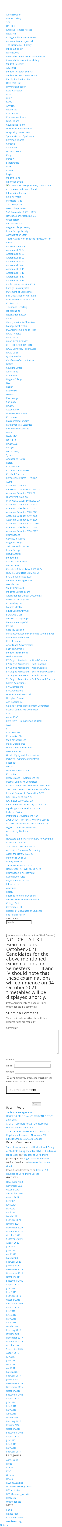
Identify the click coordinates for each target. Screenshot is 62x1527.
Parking (10, 158)
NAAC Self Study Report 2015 (21, 348)
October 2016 (13, 1390)
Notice (9, 363)
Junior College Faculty (17, 231)
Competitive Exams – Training (21, 477)
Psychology (12, 398)
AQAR (9, 724)
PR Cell (9, 625)
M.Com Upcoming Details (19, 1486)
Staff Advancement (16, 739)
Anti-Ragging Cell (15, 701)
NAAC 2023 (12, 352)
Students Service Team (18, 591)
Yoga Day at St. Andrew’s (35, 1154)
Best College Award (16, 208)
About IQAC (12, 717)
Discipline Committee (17, 698)
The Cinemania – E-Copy (18, 44)
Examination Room (16, 117)
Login (9, 174)
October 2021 (13, 1189)
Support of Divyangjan (17, 618)
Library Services (14, 861)
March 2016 (12, 1417)
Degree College (14, 379)
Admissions (12, 371)
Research (11, 33)
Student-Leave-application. (20, 580)
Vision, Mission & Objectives (20, 322)
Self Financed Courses (17, 428)
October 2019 (13, 1276)
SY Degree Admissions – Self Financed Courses (30, 671)
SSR (8, 728)
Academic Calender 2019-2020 (22, 515)
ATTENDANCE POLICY (18, 561)
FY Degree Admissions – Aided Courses (26, 660)
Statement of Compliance (19, 291)
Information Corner (16, 193)
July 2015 (10, 1440)
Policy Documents (15, 743)
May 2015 (11, 1447)
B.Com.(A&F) (13, 443)
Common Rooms (15, 139)
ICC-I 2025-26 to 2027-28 (19, 796)
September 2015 (14, 1432)
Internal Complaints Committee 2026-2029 (28, 785)
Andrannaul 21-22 (15, 257)
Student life (12, 557)
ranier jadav (12, 1154)
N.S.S (8, 94)
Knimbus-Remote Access (19, 29)
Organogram (12, 219)
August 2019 (12, 1284)
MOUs (9, 766)
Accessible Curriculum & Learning (23, 850)
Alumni (9, 170)
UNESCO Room (14, 151)
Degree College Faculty (18, 227)
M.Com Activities (14, 1482)
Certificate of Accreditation (20, 360)
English (9, 386)
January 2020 (13, 1265)
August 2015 (12, 1436)
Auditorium (11, 147)
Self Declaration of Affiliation (21, 295)
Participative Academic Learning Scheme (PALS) (30, 633)
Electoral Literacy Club (17, 599)
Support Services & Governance (22, 899)
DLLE (9, 98)
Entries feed (12, 1513)
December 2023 (14, 1181)
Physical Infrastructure (17, 880)
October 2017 (13, 1345)
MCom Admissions (16, 682)
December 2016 (14, 1383)
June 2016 (11, 1405)
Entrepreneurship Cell (17, 622)
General (10, 1475)
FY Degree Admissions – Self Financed (26, 663)
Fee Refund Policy (15, 914)
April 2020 (11, 1254)
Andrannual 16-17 (15, 276)
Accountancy (12, 409)
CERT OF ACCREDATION (19, 344)
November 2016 (14, 1386)
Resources (11, 109)
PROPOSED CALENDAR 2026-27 (23, 489)
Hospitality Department (18, 132)
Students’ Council (15, 587)
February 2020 (13, 1261)
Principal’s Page (14, 200)
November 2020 (14, 1231)
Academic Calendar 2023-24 (20, 493)
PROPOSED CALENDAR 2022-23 (23, 500)
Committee (12, 774)
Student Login (13, 177)
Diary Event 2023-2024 (18, 496)
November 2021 (14, 1185)
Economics (11, 390)
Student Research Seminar (19, 71)
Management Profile (16, 325)
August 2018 (12, 1307)
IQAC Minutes (13, 732)
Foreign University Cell (17, 287)
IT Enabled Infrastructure (19, 128)
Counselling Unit (14, 603)
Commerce (12, 417)
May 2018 (11, 1318)
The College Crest (15, 204)
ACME (9, 481)
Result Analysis (13, 553)
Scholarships (12, 162)
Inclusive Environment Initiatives (22, 758)
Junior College (13, 550)
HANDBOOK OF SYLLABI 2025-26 (23, 868)
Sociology (11, 401)
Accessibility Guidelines (18, 831)
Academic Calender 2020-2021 (22, 512)
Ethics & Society (14, 48)
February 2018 (13, 1330)
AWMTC (10, 105)
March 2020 (12, 1257)
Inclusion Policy (14, 812)
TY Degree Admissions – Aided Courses (26, 675)
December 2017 (14, 1337)
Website (10, 1071)
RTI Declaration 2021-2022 (20, 299)
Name (10, 1059)
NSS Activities (13, 1490)
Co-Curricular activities (17, 470)
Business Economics (16, 413)
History (10, 394)
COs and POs (13, 466)
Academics (11, 375)
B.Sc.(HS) (10, 447)
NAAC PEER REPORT (17, 341)
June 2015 (11, 1443)
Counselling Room (15, 124)
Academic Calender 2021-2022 (22, 508)
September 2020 (14, 1238)
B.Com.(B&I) (12, 451)
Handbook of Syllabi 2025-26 (21, 215)
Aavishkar (11, 67)
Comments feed (14, 1517)
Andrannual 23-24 (15, 249)
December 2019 (14, 1269)
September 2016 (14, 1394)
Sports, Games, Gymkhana (20, 136)
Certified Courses (15, 474)
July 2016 (10, 1402)
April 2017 (11, 1367)
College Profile (13, 196)
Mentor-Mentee (14, 606)
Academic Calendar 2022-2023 (22, 504)
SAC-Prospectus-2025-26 (19, 865)
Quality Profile (13, 356)
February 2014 (13, 1451)
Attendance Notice (15, 458)
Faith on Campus (15, 648)
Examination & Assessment (20, 872)
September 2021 (14, 1193)
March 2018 (12, 1326)
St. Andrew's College (19, 1002)
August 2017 (12, 1352)
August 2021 (12, 1197)
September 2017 (14, 1349)
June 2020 (11, 1250)
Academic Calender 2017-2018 (22, 527)
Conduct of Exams (15, 538)
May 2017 (11, 1364)
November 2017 (14, 1341)
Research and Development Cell (22, 777)
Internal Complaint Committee (21, 781)
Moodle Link (12, 584)
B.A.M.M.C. (11, 436)
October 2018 (13, 1299)
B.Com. (10, 405)
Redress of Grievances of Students (24, 910)
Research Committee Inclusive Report (25, 56)
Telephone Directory (16, 306)
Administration (13, 14)
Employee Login (14, 181)
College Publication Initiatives (21, 37)
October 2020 (13, 1235)
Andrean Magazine (15, 246)
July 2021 (10, 1200)
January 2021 (13, 1223)
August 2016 (12, 1398)
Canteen (10, 143)
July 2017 (10, 1356)
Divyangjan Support (16, 86)
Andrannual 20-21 (15, 261)
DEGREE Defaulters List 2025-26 (23, 572)
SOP (8, 22)
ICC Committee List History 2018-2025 (26, 804)
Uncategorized (13, 1006)
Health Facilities (14, 656)
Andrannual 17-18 (15, 272)
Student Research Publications (21, 75)
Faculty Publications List (18, 79)
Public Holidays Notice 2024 (20, 284)
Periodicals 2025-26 (16, 857)
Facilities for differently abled (21, 895)
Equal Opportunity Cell (17, 610)
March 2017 (12, 1371)
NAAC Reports (13, 333)
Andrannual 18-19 (15, 268)
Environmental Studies (17, 420)
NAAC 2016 (12, 337)
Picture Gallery (13, 18)
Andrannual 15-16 (15, 280)
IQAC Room (12, 113)
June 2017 (11, 1360)
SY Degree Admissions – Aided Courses (26, 667)
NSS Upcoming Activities (18, 1494)
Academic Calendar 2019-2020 (22, 519)
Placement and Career (17, 637)
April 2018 (11, 1322)
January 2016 (13, 1424)
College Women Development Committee (27, 705)
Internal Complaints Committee (22, 709)
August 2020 (12, 1242)
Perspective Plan (14, 736)
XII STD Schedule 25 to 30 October (24, 1138)
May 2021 (11, 1208)
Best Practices (13, 751)
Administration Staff (16, 234)
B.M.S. (9, 432)
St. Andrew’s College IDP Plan (21, 329)
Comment (12, 1027)
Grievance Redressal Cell (18, 694)
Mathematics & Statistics (19, 424)
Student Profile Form (17, 652)
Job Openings (13, 310)
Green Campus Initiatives (19, 747)
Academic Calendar (16, 485)
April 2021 (11, 1212)
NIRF (8, 166)
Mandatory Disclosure (17, 770)
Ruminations (12, 52)
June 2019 (11, 1292)
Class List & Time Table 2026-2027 (24, 568)
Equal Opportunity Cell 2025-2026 (23, 808)
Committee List (14, 906)
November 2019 (14, 1273)
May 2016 (11, 1409)
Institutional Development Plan (22, 815)
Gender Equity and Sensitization (22, 755)
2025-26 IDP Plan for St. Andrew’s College (27, 819)
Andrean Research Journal (19, 41)
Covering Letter (14, 367)
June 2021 (11, 1204)
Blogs (9, 1463)
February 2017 (13, 1375)
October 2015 (13, 1428)
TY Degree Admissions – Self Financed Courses (30, 679)
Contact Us (12, 303)
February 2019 (13, 1295)
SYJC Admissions (14, 690)
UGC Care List (13, 82)
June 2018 (11, 1314)
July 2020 (10, 1246)
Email (10, 1065)
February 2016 (13, 1421)
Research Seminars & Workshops (23, 60)
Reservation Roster (16, 314)
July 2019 (10, 1288)
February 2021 (13, 1219)
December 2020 (14, 1227)
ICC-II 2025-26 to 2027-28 (19, 800)
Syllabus (10, 455)
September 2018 (14, 1303)
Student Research (15, 63)
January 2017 (13, 1379)
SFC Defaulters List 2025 (19, 576)
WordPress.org (13, 1521)
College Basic (13, 903)
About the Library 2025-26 (19, 853)
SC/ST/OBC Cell (14, 614)
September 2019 (14, 1280)
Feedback (11, 762)
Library (9, 462)
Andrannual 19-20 (15, 265)
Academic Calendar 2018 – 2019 (22, 523)
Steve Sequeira (13, 1147)
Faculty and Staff (14, 223)
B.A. (8, 382)
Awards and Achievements (19, 644)
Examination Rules (15, 876)
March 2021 (12, 1216)
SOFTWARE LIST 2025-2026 (20, 846)
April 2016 (11, 1413)
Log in (9, 1509)
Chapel (9, 155)
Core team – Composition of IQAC (24, 720)
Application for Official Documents (24, 595)
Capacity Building (15, 629)
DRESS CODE (13, 565)
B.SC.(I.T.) (11, 439)
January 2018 (13, 1333)
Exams (9, 1467)
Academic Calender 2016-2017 (22, 531)
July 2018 (10, 1311)
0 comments (30, 1006)
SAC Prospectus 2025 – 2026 (21, 212)
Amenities (11, 887)
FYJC (8, 1471)
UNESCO (10, 25)
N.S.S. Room (12, 120)
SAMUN (10, 101)
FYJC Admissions (14, 686)
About (9, 318)
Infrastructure (13, 884)
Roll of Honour (13, 641)
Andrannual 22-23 (15, 253)
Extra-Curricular (14, 90)
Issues (9, 1478)
